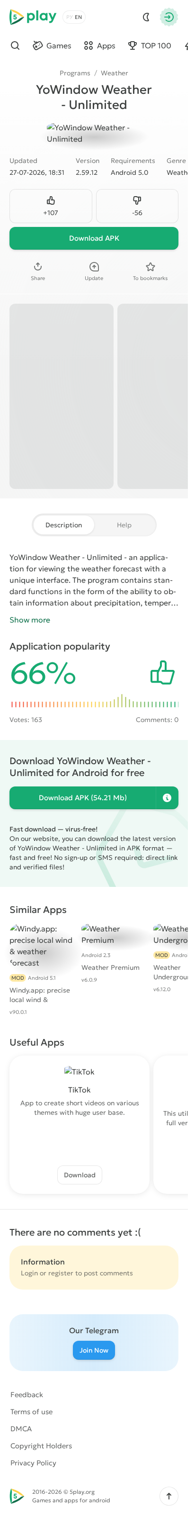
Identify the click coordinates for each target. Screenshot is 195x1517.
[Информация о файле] (167, 797)
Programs (75, 73)
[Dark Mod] (146, 17)
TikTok (79, 1089)
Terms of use (31, 1411)
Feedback (26, 1394)
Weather (114, 73)
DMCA (21, 1428)
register (60, 1273)
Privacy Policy (33, 1462)
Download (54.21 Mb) (83, 797)
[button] (169, 1496)
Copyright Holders (41, 1445)
